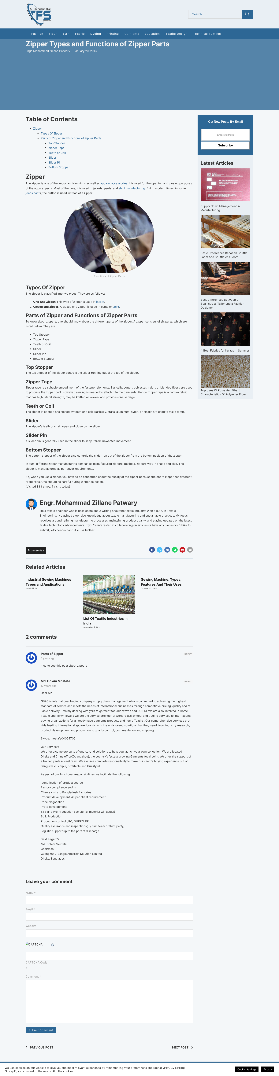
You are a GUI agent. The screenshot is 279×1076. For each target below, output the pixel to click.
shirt (116, 306)
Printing (113, 33)
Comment (33, 976)
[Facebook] (152, 550)
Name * (31, 892)
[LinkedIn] (167, 550)
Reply (188, 654)
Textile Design (177, 33)
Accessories (36, 550)
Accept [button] (268, 1069)
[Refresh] (53, 944)
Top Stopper (56, 143)
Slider (52, 157)
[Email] (190, 550)
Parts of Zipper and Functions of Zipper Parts (71, 138)
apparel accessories (113, 183)
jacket (99, 302)
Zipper (37, 128)
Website (31, 926)
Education (152, 33)
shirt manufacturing (132, 188)
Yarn (66, 33)
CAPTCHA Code (36, 962)
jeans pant (32, 193)
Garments (132, 33)
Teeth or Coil (57, 153)
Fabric (80, 33)
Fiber (53, 33)
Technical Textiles (207, 33)
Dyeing (95, 33)
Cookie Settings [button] (246, 1069)
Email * (30, 909)
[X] (159, 550)
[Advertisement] (139, 81)
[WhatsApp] (175, 550)
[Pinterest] (182, 550)
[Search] (247, 14)
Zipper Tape (56, 148)
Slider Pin (54, 162)
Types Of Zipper (51, 133)
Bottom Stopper (59, 167)
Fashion (37, 33)
